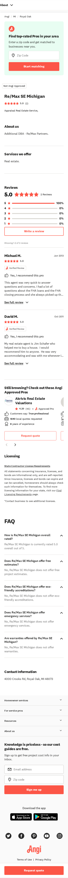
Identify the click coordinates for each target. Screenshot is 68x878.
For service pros (13, 710)
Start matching (34, 66)
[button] (6, 445)
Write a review (34, 231)
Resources (10, 721)
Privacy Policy (43, 859)
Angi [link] (6, 16)
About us (9, 731)
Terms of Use (24, 859)
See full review (13, 302)
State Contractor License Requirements (27, 466)
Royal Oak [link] (25, 16)
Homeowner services (16, 700)
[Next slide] (15, 445)
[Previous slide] (6, 445)
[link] (30, 412)
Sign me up (34, 790)
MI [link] (14, 16)
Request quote (30, 436)
